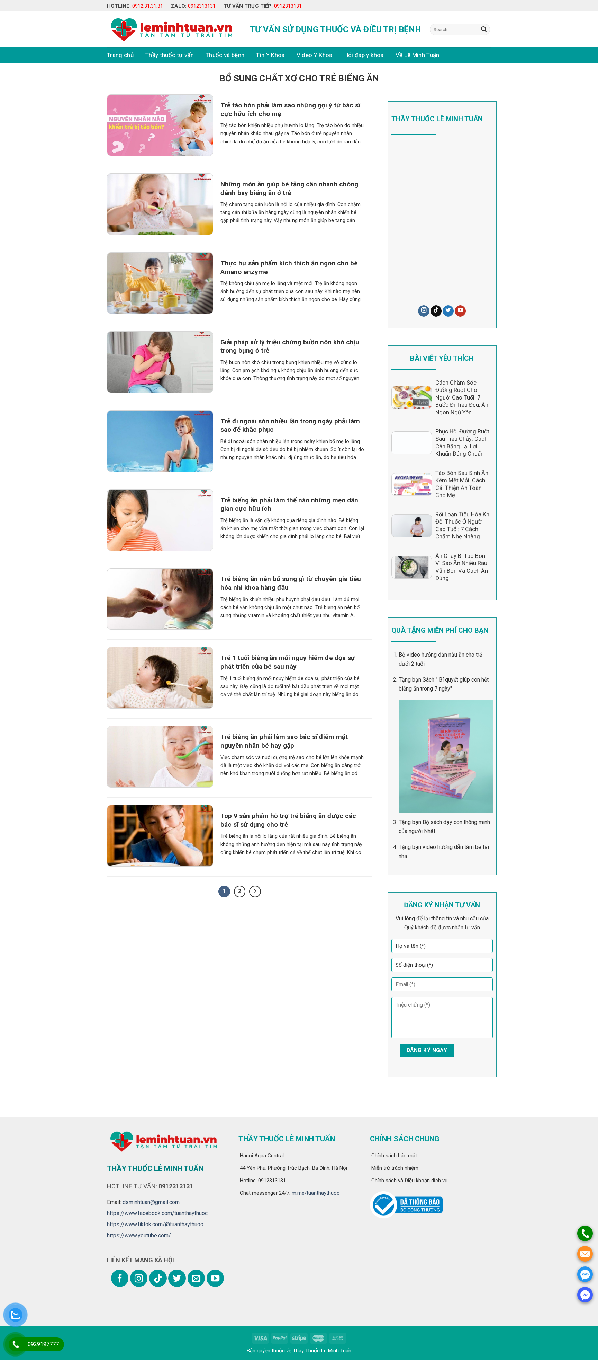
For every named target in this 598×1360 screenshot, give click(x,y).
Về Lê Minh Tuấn (418, 55)
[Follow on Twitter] (448, 311)
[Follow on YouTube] (460, 311)
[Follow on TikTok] (436, 311)
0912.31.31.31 (147, 6)
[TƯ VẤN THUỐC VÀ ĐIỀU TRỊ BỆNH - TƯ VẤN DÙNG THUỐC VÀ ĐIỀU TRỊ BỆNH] (170, 29)
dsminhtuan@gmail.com (151, 1202)
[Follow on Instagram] (423, 311)
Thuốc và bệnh (225, 55)
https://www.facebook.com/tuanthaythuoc (157, 1213)
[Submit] (484, 29)
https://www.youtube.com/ (139, 1235)
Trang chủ (120, 55)
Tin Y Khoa (270, 55)
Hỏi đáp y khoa (364, 55)
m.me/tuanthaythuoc (314, 1193)
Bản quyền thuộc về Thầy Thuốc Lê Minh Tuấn (299, 1351)
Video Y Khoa (315, 55)
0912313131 (202, 6)
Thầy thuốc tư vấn (169, 55)
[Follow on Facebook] (119, 1278)
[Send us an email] (196, 1278)
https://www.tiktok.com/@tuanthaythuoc (155, 1224)
